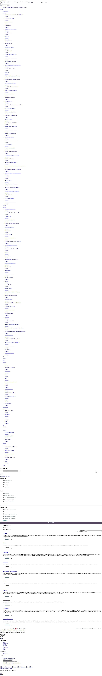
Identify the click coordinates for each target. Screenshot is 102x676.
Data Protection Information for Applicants (10, 661)
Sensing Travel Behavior (9, 335)
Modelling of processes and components (11, 140)
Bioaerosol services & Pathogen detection (12, 223)
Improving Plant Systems (9, 284)
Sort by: (76, 531)
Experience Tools (8, 266)
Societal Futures (7, 176)
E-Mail (1, 674)
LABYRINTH (6, 608)
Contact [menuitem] (4, 428)
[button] (1, 3)
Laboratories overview (8, 619)
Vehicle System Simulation (9, 198)
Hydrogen (6, 281)
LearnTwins (5, 562)
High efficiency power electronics (10, 108)
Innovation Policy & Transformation (11, 126)
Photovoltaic (7, 317)
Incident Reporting (8, 439)
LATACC (5, 590)
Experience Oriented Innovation (10, 263)
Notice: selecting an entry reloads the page (88, 628)
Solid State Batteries (8, 180)
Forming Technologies (8, 101)
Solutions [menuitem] (4, 205)
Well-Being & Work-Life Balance (10, 392)
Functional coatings (8, 270)
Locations (2, 675)
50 (100, 628)
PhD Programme (7, 371)
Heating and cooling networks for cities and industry (13, 104)
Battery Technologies (8, 32)
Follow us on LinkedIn (6, 7)
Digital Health (7, 72)
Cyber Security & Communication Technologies (13, 65)
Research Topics (5, 643)
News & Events (5, 647)
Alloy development (8, 25)
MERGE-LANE (6, 600)
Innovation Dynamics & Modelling (10, 122)
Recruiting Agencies (8, 403)
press (3, 646)
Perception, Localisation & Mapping (11, 151)
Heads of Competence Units (9, 432)
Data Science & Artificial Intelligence (11, 68)
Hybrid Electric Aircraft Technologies (11, 115)
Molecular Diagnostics (8, 299)
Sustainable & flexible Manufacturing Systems (12, 338)
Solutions (4, 644)
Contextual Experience (8, 234)
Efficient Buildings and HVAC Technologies (12, 79)
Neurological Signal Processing (10, 306)
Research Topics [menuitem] (5, 11)
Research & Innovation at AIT (10, 457)
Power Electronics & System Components (12, 155)
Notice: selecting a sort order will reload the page (83, 531)
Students (6, 374)
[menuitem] (53, 16)
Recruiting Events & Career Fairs (10, 396)
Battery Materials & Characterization (11, 29)
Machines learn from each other (10, 571)
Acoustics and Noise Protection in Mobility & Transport (14, 14)
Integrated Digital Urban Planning (10, 133)
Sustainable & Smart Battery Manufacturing (12, 187)
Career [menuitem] (4, 360)
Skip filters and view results (5, 476)
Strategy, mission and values (9, 450)
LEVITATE (5, 552)
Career (4, 648)
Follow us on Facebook (23, 7)
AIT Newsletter (7, 414)
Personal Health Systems (9, 313)
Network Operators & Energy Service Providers (13, 302)
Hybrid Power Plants (8, 119)
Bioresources (7, 36)
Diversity (6, 385)
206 (24, 628)
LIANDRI (5, 533)
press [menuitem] (3, 425)
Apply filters (51, 522)
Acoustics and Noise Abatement (10, 209)
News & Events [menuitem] (5, 407)
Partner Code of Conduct (7, 664)
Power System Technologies (9, 320)
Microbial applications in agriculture (11, 295)
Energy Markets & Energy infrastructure (11, 259)
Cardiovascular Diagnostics (9, 47)
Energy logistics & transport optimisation (11, 86)
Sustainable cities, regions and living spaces (12, 342)
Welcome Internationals (9, 389)
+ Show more (5, 503)
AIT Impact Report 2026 (9, 410)
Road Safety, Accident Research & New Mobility (13, 169)
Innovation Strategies (8, 288)
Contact (4, 649)
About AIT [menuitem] (4, 443)
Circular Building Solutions (9, 227)
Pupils (6, 378)
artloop (6, 461)
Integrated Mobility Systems (9, 137)
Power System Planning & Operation (11, 162)
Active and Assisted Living (9, 18)
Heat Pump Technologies (9, 277)
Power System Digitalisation (9, 158)
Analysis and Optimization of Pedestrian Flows (12, 212)
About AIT (4, 642)
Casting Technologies (8, 50)
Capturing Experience (8, 43)
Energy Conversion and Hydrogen (10, 83)
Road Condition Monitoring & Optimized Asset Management (15, 331)
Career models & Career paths (10, 367)
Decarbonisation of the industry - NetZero (12, 248)
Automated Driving (8, 216)
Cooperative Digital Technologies (10, 61)
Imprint (1, 638)
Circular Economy (8, 230)
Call (1, 673)
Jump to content (3, 0)
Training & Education (8, 194)
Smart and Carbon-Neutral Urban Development (13, 173)
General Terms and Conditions (8, 659)
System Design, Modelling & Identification (12, 191)
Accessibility (5, 662)
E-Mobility (6, 252)
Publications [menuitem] (5, 356)
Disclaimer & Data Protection (7, 660)
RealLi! (4, 542)
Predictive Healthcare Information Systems (12, 324)
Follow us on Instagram (14, 7)
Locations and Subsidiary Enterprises (11, 446)
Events (6, 421)
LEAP (4, 581)
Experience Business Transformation (11, 90)
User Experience (7, 349)
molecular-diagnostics (8, 144)
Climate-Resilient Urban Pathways (10, 54)
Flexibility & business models (10, 97)
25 (98, 628)
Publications (5, 645)
